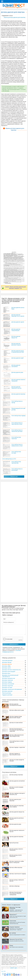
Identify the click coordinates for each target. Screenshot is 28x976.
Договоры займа (6, 666)
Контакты (4, 973)
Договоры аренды (6, 662)
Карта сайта (3, 971)
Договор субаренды (15, 886)
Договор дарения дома (17, 372)
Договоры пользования (8, 683)
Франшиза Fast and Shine (16, 939)
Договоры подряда (7, 682)
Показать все (14, 766)
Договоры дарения (7, 664)
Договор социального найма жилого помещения (17, 862)
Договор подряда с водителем (17, 747)
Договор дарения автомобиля (17, 780)
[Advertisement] (14, 191)
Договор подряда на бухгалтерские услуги (15, 754)
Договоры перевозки (7, 680)
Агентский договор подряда (18, 415)
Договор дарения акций (17, 358)
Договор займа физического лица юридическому (17, 735)
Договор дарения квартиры (18, 394)
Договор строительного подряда (18, 873)
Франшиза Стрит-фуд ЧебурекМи (15, 908)
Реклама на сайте (11, 973)
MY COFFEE (13, 933)
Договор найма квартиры (16, 867)
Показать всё (14, 899)
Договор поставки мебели (16, 722)
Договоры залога (6, 667)
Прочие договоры (6, 693)
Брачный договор (14, 842)
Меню (5, 1)
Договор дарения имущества (17, 811)
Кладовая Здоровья (15, 927)
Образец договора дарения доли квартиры (14, 17)
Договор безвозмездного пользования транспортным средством (17, 730)
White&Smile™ (13, 914)
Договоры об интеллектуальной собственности (10, 676)
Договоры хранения (7, 691)
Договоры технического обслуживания (12, 689)
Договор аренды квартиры (16, 774)
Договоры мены (6, 673)
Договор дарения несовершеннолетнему (15, 704)
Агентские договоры (7, 660)
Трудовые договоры (7, 694)
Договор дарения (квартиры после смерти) (17, 806)
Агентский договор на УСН (9, 458)
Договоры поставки (7, 687)
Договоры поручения (7, 685)
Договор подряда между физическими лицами (16, 717)
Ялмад (11, 945)
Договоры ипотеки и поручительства (11, 669)
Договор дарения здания (17, 322)
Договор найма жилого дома (17, 710)
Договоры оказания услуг (8, 678)
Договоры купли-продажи (8, 671)
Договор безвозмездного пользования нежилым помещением (16, 893)
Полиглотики (13, 920)
